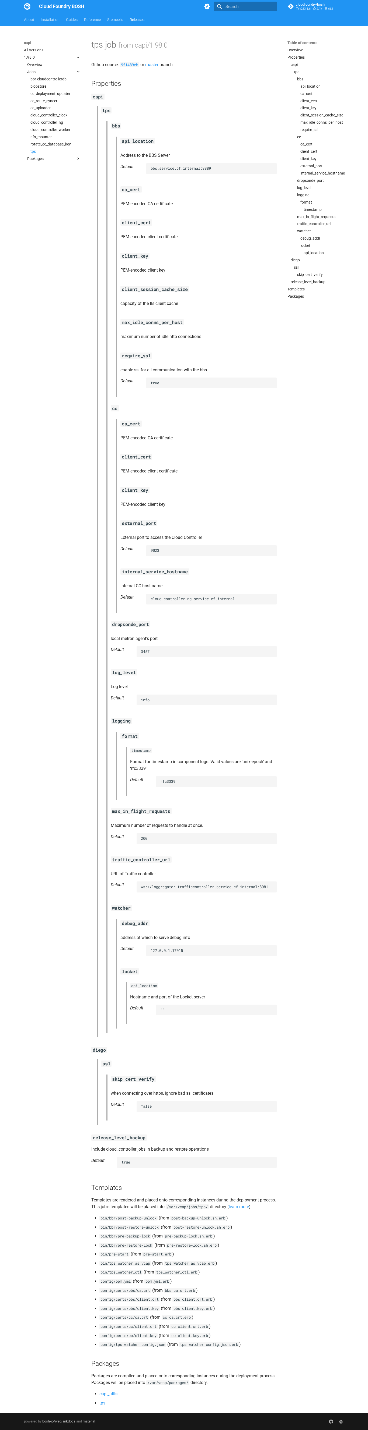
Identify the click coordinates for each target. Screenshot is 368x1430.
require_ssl (309, 129)
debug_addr (310, 238)
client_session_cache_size (321, 115)
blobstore (38, 86)
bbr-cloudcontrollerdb (48, 79)
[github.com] (331, 1421)
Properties (296, 57)
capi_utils (108, 1393)
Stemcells (115, 19)
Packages (295, 296)
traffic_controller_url (314, 224)
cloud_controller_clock (48, 115)
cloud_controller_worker (50, 129)
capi (294, 64)
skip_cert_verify (310, 274)
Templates (296, 289)
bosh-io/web (51, 1421)
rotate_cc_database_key (50, 144)
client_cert (308, 101)
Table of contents (302, 43)
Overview (35, 64)
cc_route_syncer (43, 101)
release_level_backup (308, 282)
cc (299, 137)
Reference (92, 19)
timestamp (313, 209)
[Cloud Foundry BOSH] (27, 6)
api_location (310, 86)
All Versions (33, 50)
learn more (239, 1206)
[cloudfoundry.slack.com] (340, 1421)
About (29, 19)
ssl (296, 267)
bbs (300, 79)
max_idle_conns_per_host (321, 122)
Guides (72, 19)
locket (305, 245)
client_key (308, 108)
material (89, 1421)
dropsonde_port (310, 180)
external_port (311, 166)
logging (303, 195)
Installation (50, 19)
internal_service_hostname (322, 173)
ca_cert (306, 93)
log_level (304, 188)
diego (295, 260)
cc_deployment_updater (50, 93)
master (151, 64)
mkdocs (69, 1421)
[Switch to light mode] (207, 6)
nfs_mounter (41, 137)
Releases (137, 19)
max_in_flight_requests (316, 217)
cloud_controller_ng (46, 122)
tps (33, 151)
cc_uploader (40, 108)
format (306, 202)
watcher (304, 231)
